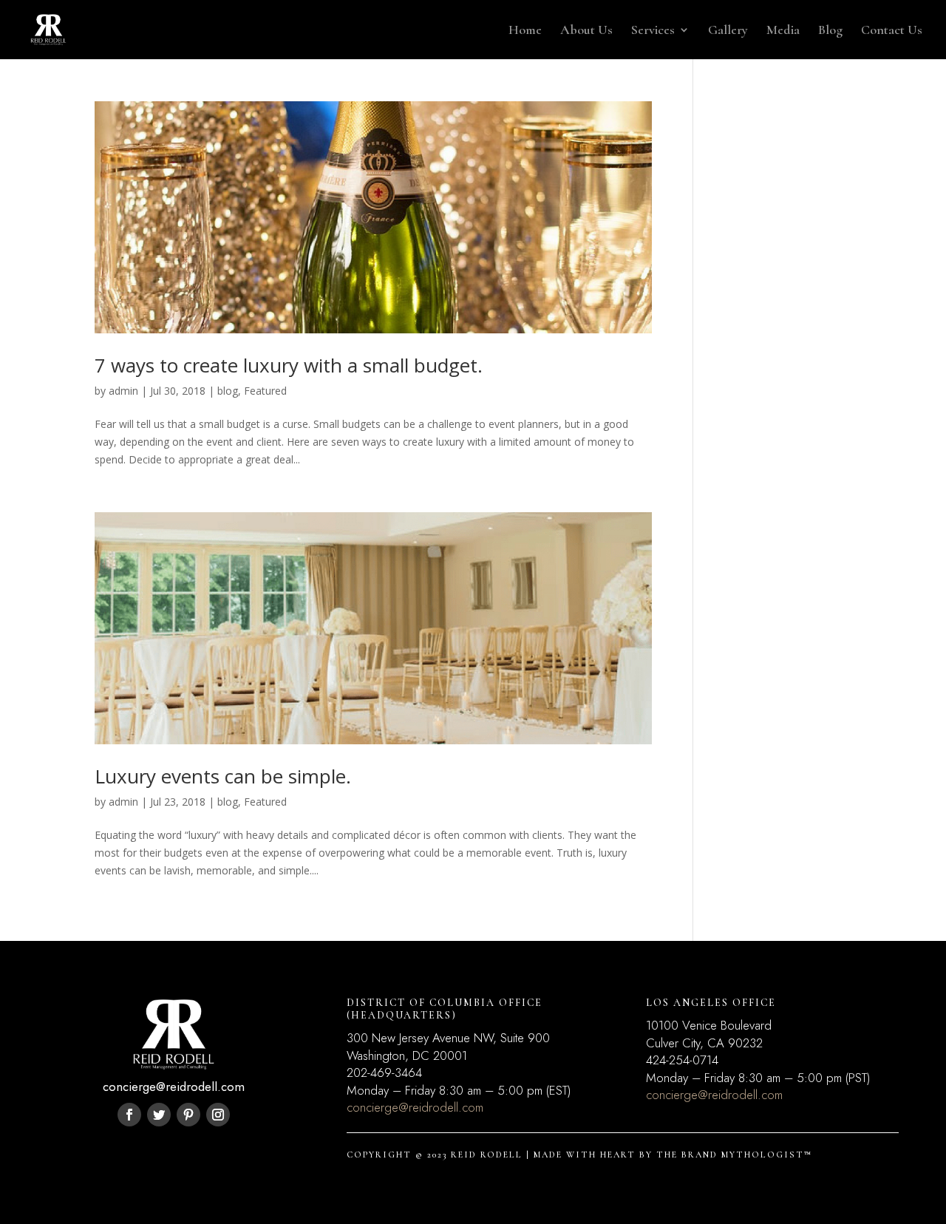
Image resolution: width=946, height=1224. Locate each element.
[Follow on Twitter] (159, 1114)
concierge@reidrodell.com (415, 1107)
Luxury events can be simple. (223, 776)
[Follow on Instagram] (218, 1114)
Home (525, 31)
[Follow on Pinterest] (188, 1114)
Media (783, 31)
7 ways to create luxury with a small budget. (289, 365)
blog (227, 391)
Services (653, 31)
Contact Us (891, 31)
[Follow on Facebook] (129, 1114)
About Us (586, 31)
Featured (265, 391)
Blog (830, 31)
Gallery (728, 31)
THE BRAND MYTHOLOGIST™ (734, 1154)
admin (123, 391)
